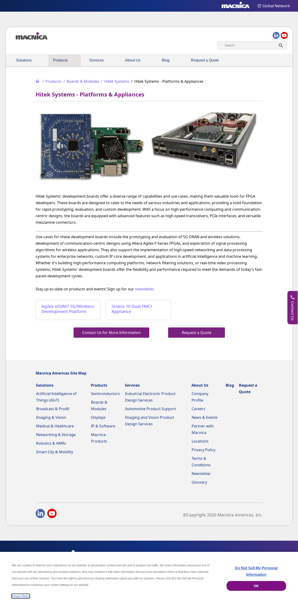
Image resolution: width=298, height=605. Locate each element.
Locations (200, 441)
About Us (132, 60)
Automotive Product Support (150, 408)
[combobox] (252, 45)
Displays (98, 417)
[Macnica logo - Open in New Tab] (236, 5)
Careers (198, 408)
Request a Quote (205, 60)
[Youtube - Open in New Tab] (52, 514)
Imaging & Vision (51, 417)
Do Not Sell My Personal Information (256, 571)
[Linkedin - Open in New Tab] (40, 514)
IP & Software (103, 426)
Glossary (199, 482)
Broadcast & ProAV (52, 408)
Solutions (24, 60)
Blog (165, 60)
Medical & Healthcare (55, 426)
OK (256, 586)
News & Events (205, 417)
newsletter (144, 289)
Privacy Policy (203, 449)
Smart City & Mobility (54, 451)
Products (60, 60)
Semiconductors (105, 393)
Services (96, 60)
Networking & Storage (56, 434)
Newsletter (201, 473)
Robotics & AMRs (51, 443)
